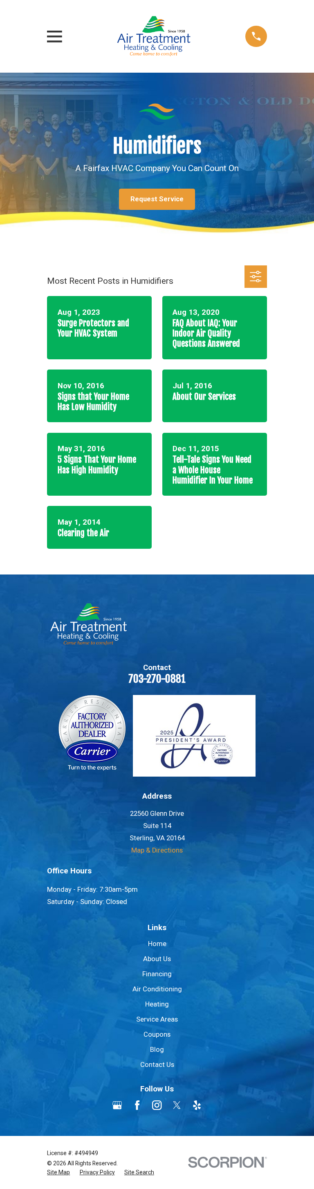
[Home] (153, 36)
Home (157, 944)
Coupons (157, 1034)
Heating (157, 1004)
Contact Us (157, 1065)
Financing (157, 974)
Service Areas (157, 1019)
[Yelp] (197, 1105)
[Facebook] (137, 1105)
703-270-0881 (157, 678)
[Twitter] (177, 1105)
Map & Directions (157, 850)
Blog (157, 1049)
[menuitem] (58, 1172)
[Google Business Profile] (117, 1105)
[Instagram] (156, 1105)
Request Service (157, 199)
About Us (157, 959)
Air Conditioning (157, 989)
